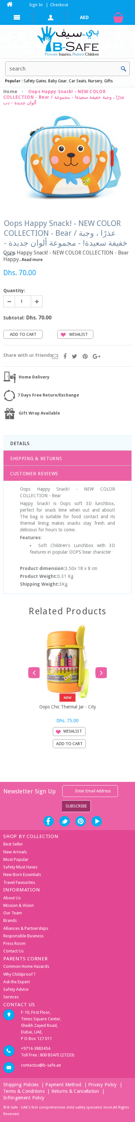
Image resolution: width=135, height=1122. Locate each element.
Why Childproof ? (19, 974)
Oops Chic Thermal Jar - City (67, 706)
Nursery (94, 81)
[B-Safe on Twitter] (64, 821)
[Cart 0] (118, 17)
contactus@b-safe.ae (41, 1065)
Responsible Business (23, 935)
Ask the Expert (16, 981)
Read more (32, 259)
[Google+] (96, 356)
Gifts (108, 81)
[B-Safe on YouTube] (96, 821)
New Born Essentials (22, 874)
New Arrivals (15, 851)
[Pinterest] (85, 356)
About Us (12, 897)
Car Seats (77, 81)
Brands (10, 920)
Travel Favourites (19, 882)
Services (11, 996)
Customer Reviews (34, 473)
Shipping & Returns (36, 458)
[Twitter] (74, 356)
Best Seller (13, 844)
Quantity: (14, 290)
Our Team (12, 912)
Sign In (36, 4)
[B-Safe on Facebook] (48, 821)
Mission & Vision (18, 905)
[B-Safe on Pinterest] (80, 821)
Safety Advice (16, 989)
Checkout (59, 4)
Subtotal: (14, 317)
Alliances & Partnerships (25, 928)
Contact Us (13, 951)
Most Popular (16, 859)
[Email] (55, 356)
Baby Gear (57, 81)
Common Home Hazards (26, 966)
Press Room (14, 943)
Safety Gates (35, 81)
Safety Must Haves (20, 867)
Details (20, 443)
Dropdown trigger (51, 17)
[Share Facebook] (65, 356)
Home (10, 91)
